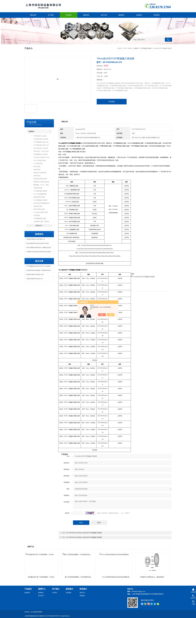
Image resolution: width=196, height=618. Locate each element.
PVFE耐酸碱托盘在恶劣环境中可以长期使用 (39, 266)
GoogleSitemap (65, 616)
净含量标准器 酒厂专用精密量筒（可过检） (41, 577)
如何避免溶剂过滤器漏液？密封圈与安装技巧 (39, 270)
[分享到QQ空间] (145, 604)
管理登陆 (39, 612)
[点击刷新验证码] (90, 513)
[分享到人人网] (155, 604)
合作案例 (68, 592)
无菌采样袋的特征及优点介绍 (35, 278)
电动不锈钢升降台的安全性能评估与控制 (38, 243)
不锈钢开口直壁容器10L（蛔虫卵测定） (152, 577)
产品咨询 (111, 101)
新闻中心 (42, 589)
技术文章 (104, 15)
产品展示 (69, 15)
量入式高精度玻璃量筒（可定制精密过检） (78, 577)
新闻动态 (41, 592)
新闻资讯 (86, 15)
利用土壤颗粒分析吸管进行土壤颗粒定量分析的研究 (40, 247)
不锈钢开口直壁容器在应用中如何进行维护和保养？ (40, 251)
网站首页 (33, 15)
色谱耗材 (135, 48)
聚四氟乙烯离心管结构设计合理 (35, 274)
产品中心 (129, 48)
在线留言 (139, 15)
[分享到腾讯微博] (151, 604)
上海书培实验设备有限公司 (31, 616)
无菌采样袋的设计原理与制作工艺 (36, 239)
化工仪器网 (34, 612)
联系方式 (82, 592)
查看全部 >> (39, 225)
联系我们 (157, 15)
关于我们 (51, 15)
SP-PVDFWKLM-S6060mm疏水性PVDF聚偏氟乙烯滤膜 (84, 533)
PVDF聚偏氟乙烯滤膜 (145, 48)
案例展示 (121, 15)
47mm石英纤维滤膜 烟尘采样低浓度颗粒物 (115, 577)
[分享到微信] (158, 604)
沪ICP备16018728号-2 (54, 616)
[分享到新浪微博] (148, 604)
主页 (124, 48)
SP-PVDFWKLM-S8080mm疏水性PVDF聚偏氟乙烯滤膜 (84, 537)
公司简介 (54, 592)
